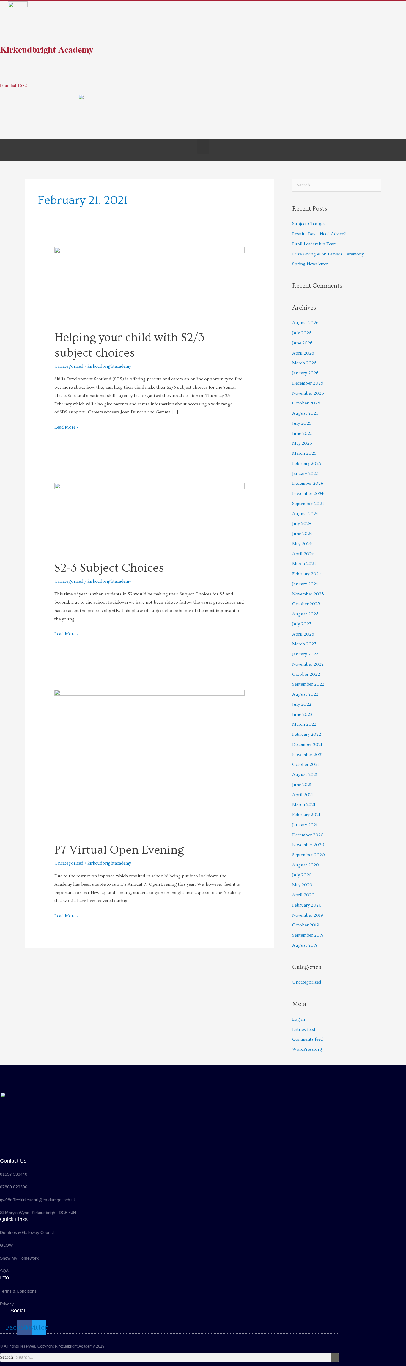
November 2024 (308, 493)
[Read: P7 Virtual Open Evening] (149, 761)
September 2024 (308, 503)
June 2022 (302, 714)
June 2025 (302, 433)
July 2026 (301, 332)
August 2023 (305, 614)
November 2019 (307, 915)
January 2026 (305, 373)
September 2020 (308, 854)
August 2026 (305, 322)
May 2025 (302, 443)
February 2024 (306, 573)
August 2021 (304, 774)
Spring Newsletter (310, 263)
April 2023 (303, 634)
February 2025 (306, 463)
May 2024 (302, 543)
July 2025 (301, 423)
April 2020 (303, 895)
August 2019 (305, 945)
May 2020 (302, 884)
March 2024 (304, 563)
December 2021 (307, 744)
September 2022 (308, 684)
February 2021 (306, 814)
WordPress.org (307, 1049)
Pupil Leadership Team (314, 244)
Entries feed (303, 1029)
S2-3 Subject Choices (109, 568)
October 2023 (306, 603)
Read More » (66, 426)
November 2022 (308, 664)
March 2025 (304, 453)
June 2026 (302, 343)
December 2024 (307, 483)
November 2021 (307, 754)
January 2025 (305, 473)
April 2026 (303, 353)
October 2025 (306, 403)
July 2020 (302, 875)
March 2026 (304, 363)
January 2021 (304, 824)
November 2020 (308, 844)
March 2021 (303, 804)
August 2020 (305, 865)
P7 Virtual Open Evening (119, 850)
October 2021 (305, 764)
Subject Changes (308, 223)
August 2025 (305, 413)
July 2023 (301, 624)
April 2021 (302, 794)
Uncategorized (68, 366)
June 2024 (302, 533)
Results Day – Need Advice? (319, 233)
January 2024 (305, 583)
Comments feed (307, 1039)
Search (6, 1357)
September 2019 (308, 935)
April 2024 (303, 553)
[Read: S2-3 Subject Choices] (149, 517)
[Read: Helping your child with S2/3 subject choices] (149, 284)
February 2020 (307, 905)
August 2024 (305, 513)
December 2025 (307, 383)
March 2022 (304, 724)
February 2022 (306, 734)
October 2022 (306, 674)
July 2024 (301, 523)
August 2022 (305, 694)
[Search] (335, 1357)
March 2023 (304, 644)
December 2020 (308, 835)
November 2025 (308, 393)
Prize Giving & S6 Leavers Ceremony (328, 254)
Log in (298, 1019)
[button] (203, 146)
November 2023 (308, 594)
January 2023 (305, 654)
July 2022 (301, 704)
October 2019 (305, 925)
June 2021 (301, 784)
